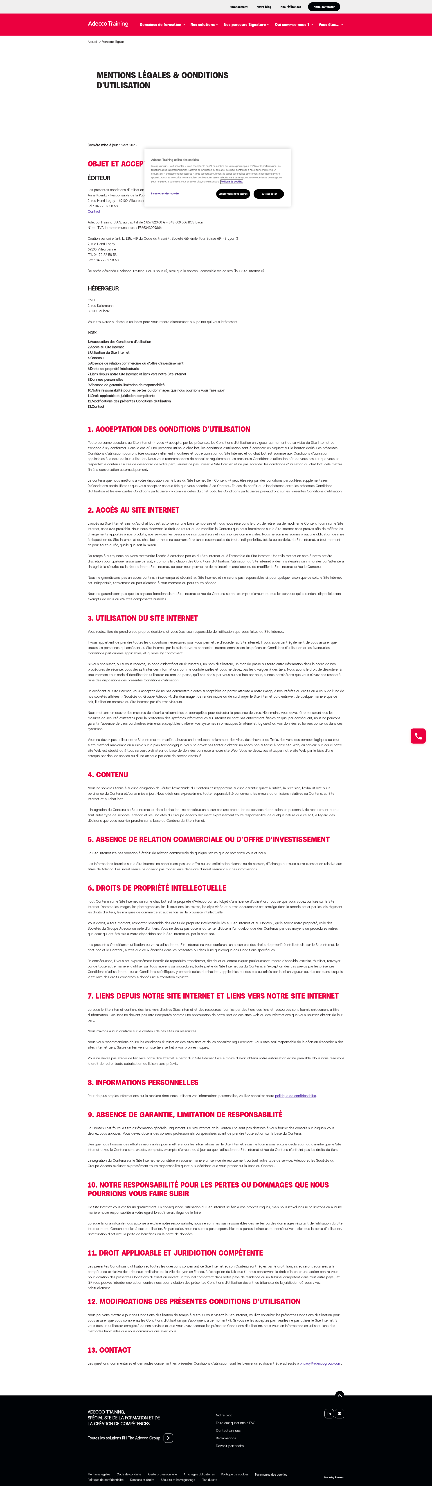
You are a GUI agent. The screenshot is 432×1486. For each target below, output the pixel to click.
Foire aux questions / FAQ (235, 1422)
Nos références (291, 7)
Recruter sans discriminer (257, 74)
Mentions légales (99, 1474)
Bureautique (158, 35)
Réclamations (226, 1438)
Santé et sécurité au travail (174, 116)
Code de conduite (129, 1474)
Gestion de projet (164, 69)
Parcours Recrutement (254, 55)
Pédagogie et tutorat (167, 96)
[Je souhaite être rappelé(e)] (418, 736)
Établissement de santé (339, 62)
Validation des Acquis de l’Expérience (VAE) (240, 82)
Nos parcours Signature (245, 24)
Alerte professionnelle (162, 1474)
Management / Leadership (172, 89)
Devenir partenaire (230, 1445)
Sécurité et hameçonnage (178, 1480)
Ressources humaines (167, 109)
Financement (239, 7)
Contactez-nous (228, 1430)
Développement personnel (172, 55)
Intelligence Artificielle (171, 76)
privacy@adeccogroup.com (320, 1363)
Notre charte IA (297, 47)
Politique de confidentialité (106, 1480)
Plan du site (209, 1480)
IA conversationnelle (219, 89)
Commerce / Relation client (174, 42)
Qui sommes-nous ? (292, 24)
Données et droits (142, 1480)
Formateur (336, 78)
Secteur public (340, 72)
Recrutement (159, 103)
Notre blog (264, 7)
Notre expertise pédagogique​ (297, 38)
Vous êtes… (329, 24)
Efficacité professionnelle (173, 62)
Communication (162, 49)
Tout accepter (268, 194)
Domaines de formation (160, 24)
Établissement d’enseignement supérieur (340, 47)
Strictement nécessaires (233, 194)
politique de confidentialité (295, 1095)
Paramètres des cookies (165, 193)
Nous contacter (324, 7)
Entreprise (336, 35)
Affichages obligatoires (199, 1474)
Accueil (92, 42)
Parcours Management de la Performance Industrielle (273, 65)
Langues (154, 82)
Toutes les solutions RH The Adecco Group (124, 1438)
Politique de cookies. (232, 181)
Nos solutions (203, 24)
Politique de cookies (234, 1474)
